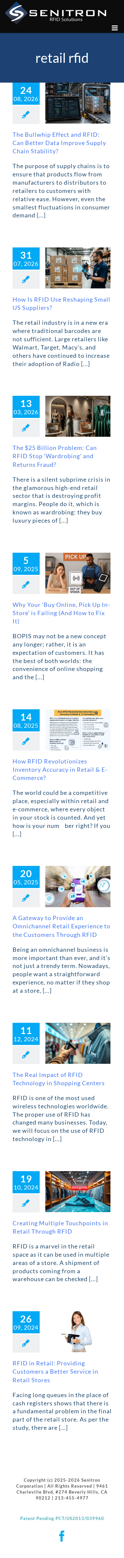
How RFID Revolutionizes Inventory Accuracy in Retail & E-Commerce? (60, 769)
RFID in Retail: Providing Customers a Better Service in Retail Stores (55, 1371)
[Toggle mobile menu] (115, 27)
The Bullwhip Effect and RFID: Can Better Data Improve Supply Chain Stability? (59, 143)
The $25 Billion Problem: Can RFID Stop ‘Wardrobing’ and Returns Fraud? (55, 456)
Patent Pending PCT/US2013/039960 (62, 1518)
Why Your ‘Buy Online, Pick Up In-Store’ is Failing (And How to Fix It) (61, 613)
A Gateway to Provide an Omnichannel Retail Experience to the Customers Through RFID (61, 926)
